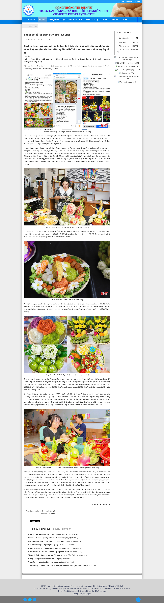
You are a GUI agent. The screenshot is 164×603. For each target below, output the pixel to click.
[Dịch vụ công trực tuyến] (127, 82)
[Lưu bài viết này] (108, 39)
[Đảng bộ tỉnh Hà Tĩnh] (127, 73)
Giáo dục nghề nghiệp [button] (56, 20)
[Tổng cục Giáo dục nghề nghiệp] (127, 66)
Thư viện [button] (115, 20)
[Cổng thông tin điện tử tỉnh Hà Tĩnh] (127, 78)
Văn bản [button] (105, 20)
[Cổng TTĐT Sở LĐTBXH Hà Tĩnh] (127, 63)
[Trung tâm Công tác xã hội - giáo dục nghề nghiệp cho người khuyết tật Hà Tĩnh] (28, 10)
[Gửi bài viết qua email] (101, 39)
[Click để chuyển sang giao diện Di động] (34, 599)
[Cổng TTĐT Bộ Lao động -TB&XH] (127, 70)
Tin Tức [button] (42, 20)
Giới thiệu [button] (32, 20)
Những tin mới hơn (41, 528)
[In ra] (105, 39)
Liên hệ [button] (124, 20)
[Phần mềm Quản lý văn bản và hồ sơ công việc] (127, 58)
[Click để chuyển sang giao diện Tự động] (25, 599)
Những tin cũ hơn (62, 528)
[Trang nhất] (25, 19)
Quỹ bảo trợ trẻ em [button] (75, 20)
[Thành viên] (119, 1)
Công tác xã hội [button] (92, 20)
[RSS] (123, 1)
